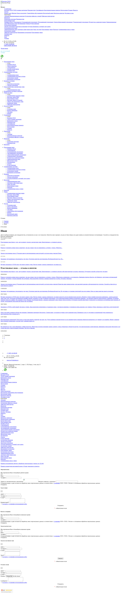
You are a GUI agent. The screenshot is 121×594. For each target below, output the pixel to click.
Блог (5, 37)
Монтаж (14, 13)
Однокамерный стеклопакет (30, 22)
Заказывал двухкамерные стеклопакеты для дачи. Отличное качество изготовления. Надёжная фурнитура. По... (32, 259)
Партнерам (7, 131)
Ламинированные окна (10, 29)
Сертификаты (40, 10)
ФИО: (2, 547)
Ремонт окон (7, 13)
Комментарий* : (5, 502)
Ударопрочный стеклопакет (81, 22)
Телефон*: (3, 548)
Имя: (2, 476)
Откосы (28, 23)
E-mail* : (3, 497)
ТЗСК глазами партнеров (20, 10)
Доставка (9, 112)
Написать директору (6, 417)
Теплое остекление (9, 26)
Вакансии (7, 17)
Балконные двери (12, 103)
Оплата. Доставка (6, 412)
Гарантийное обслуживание (35, 13)
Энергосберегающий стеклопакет (63, 22)
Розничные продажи (10, 19)
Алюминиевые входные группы (16, 76)
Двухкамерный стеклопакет (46, 22)
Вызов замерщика (12, 110)
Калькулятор (4, 48)
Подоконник (4, 435)
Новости (75, 10)
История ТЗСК (8, 10)
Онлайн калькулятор (13, 69)
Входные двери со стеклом (14, 100)
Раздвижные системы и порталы (13, 91)
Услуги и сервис (8, 106)
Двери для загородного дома (15, 101)
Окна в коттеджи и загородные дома (14, 86)
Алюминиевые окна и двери (66, 29)
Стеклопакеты (17, 22)
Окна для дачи (37, 29)
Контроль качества (59, 13)
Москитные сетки (12, 23)
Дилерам (6, 16)
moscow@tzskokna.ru (12, 360)
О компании (7, 8)
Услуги (6, 11)
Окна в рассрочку (22, 13)
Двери (5, 191)
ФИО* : (3, 494)
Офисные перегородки (48, 16)
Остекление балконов (10, 25)
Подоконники (22, 23)
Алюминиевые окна (13, 75)
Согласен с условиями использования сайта (14, 504)
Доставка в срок (69, 13)
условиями (57, 483)
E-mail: (2, 550)
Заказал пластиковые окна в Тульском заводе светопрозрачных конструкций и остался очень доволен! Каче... (31, 253)
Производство (32, 10)
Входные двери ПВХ (13, 97)
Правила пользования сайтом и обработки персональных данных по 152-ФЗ (22, 463)
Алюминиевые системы (10, 72)
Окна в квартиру (12, 66)
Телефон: (3, 477)
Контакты (6, 144)
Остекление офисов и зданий (33, 16)
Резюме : (3, 576)
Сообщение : (4, 581)
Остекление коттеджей (10, 28)
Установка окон (11, 109)
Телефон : (3, 496)
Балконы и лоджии (9, 81)
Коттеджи (6, 180)
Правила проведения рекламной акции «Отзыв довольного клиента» (20, 466)
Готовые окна (8, 34)
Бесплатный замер (48, 13)
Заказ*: (3, 555)
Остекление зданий (9, 31)
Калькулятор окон (6, 420)
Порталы (55, 29)
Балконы (6, 174)
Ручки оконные (34, 23)
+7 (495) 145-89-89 (9, 44)
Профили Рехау (11, 64)
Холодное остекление (21, 26)
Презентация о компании (8, 419)
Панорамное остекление (24, 32)
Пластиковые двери (47, 29)
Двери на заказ (8, 92)
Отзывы (70, 10)
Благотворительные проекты (52, 10)
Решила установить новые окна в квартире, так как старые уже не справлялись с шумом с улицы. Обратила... (31, 247)
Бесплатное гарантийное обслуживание (12, 392)
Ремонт (9, 113)
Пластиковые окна (9, 20)
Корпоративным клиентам (17, 16)
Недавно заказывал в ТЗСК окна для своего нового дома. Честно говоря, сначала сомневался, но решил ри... (31, 264)
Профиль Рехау (8, 22)
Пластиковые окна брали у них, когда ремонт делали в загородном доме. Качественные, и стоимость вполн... (31, 242)
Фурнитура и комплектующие (97, 22)
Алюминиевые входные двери (15, 95)
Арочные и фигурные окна (25, 29)
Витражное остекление (13, 79)
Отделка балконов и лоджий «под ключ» (39, 26)
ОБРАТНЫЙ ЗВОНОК (10, 45)
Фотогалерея (64, 10)
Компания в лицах (12, 121)
